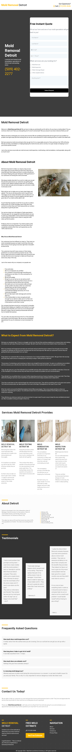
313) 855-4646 (65, 6)
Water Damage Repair (38, 70)
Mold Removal (36, 64)
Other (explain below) (38, 72)
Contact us (53, 731)
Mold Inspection (36, 67)
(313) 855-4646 (31, 730)
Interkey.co (42, 750)
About (51, 726)
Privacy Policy (53, 733)
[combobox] (32, 56)
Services (52, 729)
